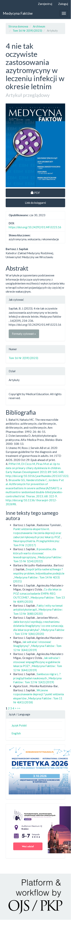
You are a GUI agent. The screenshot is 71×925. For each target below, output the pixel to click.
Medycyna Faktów (18, 13)
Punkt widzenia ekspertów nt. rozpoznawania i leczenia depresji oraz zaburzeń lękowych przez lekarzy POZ (37, 533)
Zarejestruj (45, 3)
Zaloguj (63, 3)
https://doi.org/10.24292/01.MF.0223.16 (35, 227)
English (16, 733)
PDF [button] (49, 192)
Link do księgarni (35, 202)
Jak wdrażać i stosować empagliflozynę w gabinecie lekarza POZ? (36, 662)
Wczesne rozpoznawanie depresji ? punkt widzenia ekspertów (38, 694)
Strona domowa (18, 26)
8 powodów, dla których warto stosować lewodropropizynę (34, 553)
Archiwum (39, 26)
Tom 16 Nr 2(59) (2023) (27, 30)
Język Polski (19, 725)
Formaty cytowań (23, 333)
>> (18, 708)
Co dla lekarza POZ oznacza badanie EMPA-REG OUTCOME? (37, 593)
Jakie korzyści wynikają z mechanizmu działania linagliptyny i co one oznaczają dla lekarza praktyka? (38, 625)
